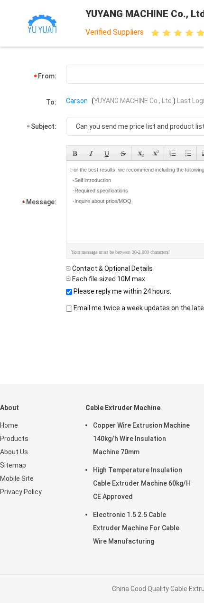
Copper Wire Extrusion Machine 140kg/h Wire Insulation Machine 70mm (141, 438)
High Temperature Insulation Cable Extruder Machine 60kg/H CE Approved (142, 483)
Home (9, 425)
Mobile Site (17, 478)
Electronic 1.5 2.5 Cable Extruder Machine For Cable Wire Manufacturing (136, 528)
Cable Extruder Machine (122, 408)
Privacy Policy (21, 492)
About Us (14, 452)
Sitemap (13, 465)
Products (14, 438)
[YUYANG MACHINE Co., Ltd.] (41, 23)
